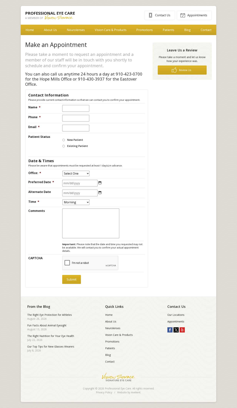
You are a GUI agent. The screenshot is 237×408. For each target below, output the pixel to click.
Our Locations (175, 315)
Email (34, 127)
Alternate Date (39, 192)
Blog (187, 30)
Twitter (176, 329)
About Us (50, 30)
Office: (34, 173)
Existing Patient (77, 146)
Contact (206, 30)
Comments (36, 211)
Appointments (197, 15)
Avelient (136, 392)
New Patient (75, 140)
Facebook (170, 329)
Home (30, 30)
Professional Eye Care (118, 388)
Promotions (144, 30)
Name (34, 107)
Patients (168, 30)
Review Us (184, 70)
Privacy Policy (104, 392)
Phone (34, 117)
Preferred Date (41, 182)
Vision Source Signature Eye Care (118, 377)
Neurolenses (76, 30)
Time (33, 202)
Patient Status (39, 137)
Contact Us (162, 15)
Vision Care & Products (110, 30)
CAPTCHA (35, 258)
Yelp (182, 329)
